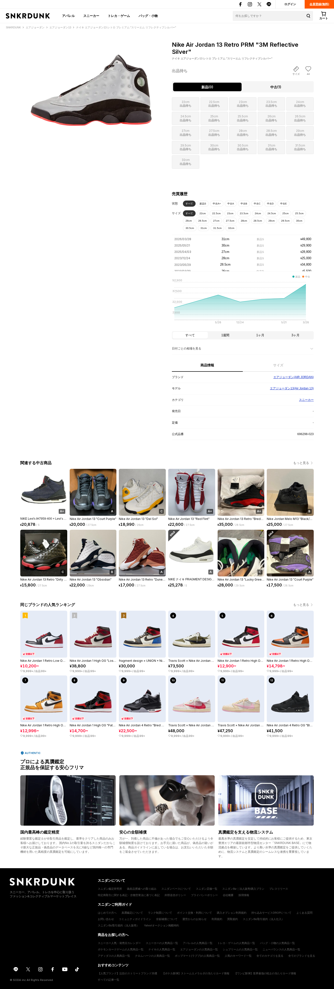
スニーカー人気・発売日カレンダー (119, 943)
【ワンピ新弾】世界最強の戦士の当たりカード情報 (265, 973)
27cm (216, 220)
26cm (189, 220)
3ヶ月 (295, 335)
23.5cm (244, 213)
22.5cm (216, 213)
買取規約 (232, 919)
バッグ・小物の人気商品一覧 (277, 943)
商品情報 (207, 365)
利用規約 (217, 919)
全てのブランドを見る (301, 955)
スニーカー (91, 16)
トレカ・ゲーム (119, 16)
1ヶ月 (260, 335)
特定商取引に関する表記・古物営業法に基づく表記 (129, 895)
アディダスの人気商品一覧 (114, 955)
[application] (243, 302)
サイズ (278, 365)
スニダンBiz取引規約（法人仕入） (263, 919)
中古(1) (275, 87)
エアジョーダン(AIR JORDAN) (293, 377)
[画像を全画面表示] (91, 83)
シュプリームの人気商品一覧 (240, 949)
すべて (189, 203)
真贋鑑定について (132, 912)
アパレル (68, 16)
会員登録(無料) (319, 4)
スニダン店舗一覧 (206, 888)
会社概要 (228, 895)
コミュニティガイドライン (135, 919)
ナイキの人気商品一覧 (161, 949)
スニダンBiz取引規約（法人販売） (118, 925)
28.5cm (258, 220)
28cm (244, 220)
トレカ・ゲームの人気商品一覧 (236, 943)
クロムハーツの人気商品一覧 (152, 955)
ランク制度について (160, 912)
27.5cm (230, 220)
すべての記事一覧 (108, 979)
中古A (230, 203)
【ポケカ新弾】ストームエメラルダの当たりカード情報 (195, 973)
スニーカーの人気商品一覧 (162, 943)
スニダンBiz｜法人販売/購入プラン (243, 888)
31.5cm (217, 228)
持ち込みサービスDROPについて (271, 912)
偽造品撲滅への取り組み (141, 888)
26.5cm (202, 220)
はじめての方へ (107, 912)
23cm (230, 213)
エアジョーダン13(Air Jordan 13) (292, 388)
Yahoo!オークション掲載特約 (161, 925)
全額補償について (167, 919)
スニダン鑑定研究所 (110, 888)
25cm (285, 213)
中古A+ (217, 203)
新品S (203, 203)
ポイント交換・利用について (194, 912)
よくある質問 (304, 912)
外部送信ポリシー (175, 895)
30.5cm (190, 228)
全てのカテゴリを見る (269, 955)
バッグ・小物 (148, 16)
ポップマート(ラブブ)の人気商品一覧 (197, 955)
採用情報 (243, 895)
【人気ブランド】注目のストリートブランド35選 (127, 973)
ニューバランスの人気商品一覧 (281, 949)
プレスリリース (278, 888)
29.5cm (285, 220)
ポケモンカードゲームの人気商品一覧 (121, 949)
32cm (231, 228)
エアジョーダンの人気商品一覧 (199, 949)
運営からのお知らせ (194, 919)
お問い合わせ (106, 919)
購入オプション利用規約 (231, 912)
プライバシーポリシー (204, 895)
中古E (283, 203)
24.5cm (271, 213)
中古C (257, 203)
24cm (258, 213)
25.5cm (299, 213)
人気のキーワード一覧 (238, 955)
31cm (203, 228)
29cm (271, 220)
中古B (244, 203)
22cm (203, 213)
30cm (299, 220)
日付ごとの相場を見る (186, 348)
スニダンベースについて (176, 888)
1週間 (225, 335)
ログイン (290, 4)
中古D (270, 203)
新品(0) (207, 87)
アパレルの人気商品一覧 (197, 943)
